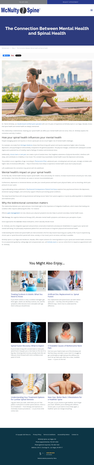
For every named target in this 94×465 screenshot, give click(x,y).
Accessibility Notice (63, 434)
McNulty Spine (5, 48)
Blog (13, 48)
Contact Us (75, 434)
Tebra (54, 458)
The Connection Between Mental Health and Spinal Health (32, 48)
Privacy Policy (37, 434)
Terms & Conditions (49, 434)
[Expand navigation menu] (92, 10)
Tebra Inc (28, 434)
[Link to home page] (20, 10)
